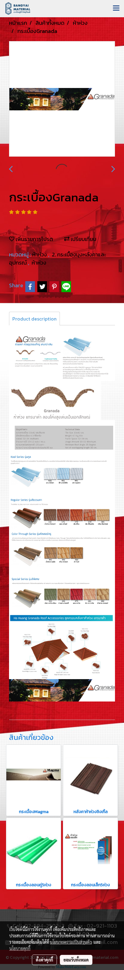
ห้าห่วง (40, 254)
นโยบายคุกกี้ (19, 948)
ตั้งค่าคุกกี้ (44, 959)
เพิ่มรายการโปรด (33, 239)
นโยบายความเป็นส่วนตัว (71, 942)
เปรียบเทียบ (83, 239)
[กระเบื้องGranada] (62, 99)
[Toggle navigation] (116, 8)
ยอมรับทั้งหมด (76, 959)
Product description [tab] (34, 318)
